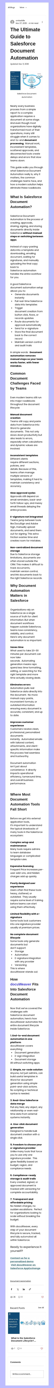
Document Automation (20, 1281)
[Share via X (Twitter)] (17, 1289)
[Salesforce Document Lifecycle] (27, 1323)
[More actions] (42, 21)
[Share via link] (30, 1289)
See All (41, 1307)
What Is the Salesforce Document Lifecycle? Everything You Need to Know (23, 1339)
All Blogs (11, 7)
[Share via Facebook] (11, 1289)
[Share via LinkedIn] (24, 1289)
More (22, 7)
